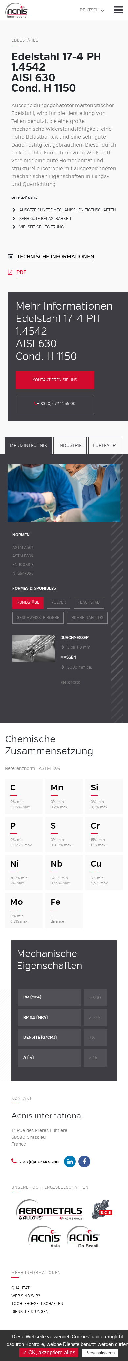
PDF (21, 272)
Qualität (20, 1288)
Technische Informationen (55, 256)
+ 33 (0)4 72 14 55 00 (56, 403)
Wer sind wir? (25, 1296)
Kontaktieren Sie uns (54, 380)
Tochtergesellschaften (37, 1304)
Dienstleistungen (30, 1311)
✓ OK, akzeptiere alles (49, 1352)
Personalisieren (100, 1352)
